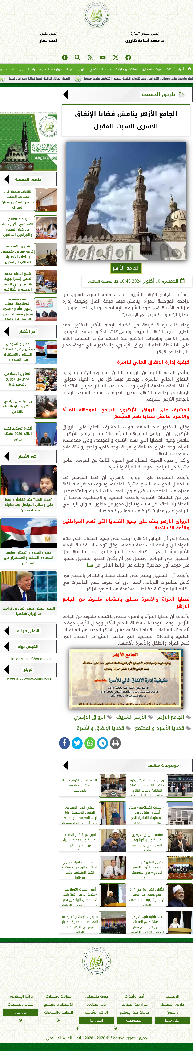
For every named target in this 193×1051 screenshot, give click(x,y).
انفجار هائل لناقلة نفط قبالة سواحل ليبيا (61, 79)
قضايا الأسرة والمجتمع (160, 728)
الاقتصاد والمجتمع (58, 1004)
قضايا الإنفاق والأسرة (101, 728)
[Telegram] (102, 743)
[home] (189, 69)
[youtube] (103, 58)
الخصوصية (134, 1020)
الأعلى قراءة (28, 631)
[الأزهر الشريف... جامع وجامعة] (28, 141)
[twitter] (115, 58)
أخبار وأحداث (175, 69)
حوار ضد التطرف (50, 69)
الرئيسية (172, 996)
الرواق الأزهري (90, 717)
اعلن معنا (172, 1020)
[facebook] (128, 58)
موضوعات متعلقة (163, 765)
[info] (65, 58)
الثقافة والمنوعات (58, 1012)
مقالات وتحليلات (126, 69)
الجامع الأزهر (171, 717)
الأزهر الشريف (132, 717)
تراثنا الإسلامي (100, 69)
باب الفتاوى (27, 69)
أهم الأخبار (28, 456)
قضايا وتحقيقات (21, 1004)
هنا (90, 565)
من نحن (21, 1012)
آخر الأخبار (28, 331)
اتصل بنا (96, 1020)
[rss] (90, 58)
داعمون (172, 1012)
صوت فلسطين (152, 69)
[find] (77, 58)
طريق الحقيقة (76, 69)
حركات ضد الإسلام (134, 1012)
